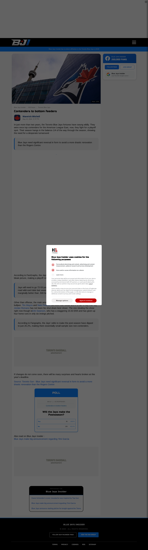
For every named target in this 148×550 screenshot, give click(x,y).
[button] (74, 274)
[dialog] (74, 275)
